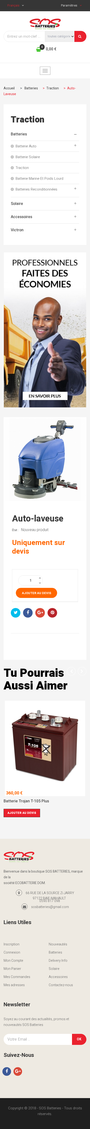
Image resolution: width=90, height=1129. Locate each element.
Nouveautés (58, 944)
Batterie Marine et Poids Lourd (39, 178)
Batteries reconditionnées (36, 189)
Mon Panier (12, 968)
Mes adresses (14, 985)
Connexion (12, 952)
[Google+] (17, 1071)
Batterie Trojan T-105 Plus (26, 801)
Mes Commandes (17, 976)
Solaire (17, 204)
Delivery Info (58, 960)
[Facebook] (6, 1071)
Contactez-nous (61, 985)
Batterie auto (26, 146)
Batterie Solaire (28, 157)
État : (15, 530)
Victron (17, 230)
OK (79, 1039)
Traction (22, 167)
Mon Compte (13, 960)
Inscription (11, 944)
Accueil (9, 88)
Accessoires (21, 217)
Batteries (19, 134)
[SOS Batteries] (45, 23)
